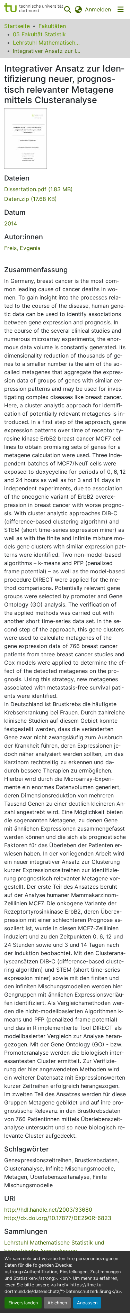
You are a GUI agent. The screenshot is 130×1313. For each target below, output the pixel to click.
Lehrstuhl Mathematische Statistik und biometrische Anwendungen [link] (47, 42)
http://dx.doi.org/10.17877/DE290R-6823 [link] (57, 1217)
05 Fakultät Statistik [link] (39, 34)
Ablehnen (57, 1302)
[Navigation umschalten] (120, 9)
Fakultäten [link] (52, 25)
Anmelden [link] (98, 9)
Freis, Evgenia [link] (22, 247)
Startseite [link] (17, 25)
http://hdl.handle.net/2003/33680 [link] (48, 1209)
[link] (65, 189)
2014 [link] (10, 223)
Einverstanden (23, 1302)
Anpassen (87, 1302)
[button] (33, 9)
